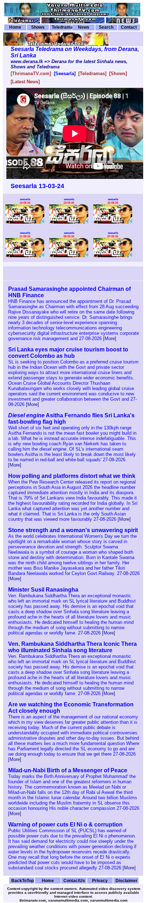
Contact (129, 27)
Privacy (100, 880)
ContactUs (74, 880)
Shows (38, 27)
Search (106, 27)
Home (15, 27)
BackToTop (22, 880)
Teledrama (62, 27)
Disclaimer (126, 880)
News (83, 27)
